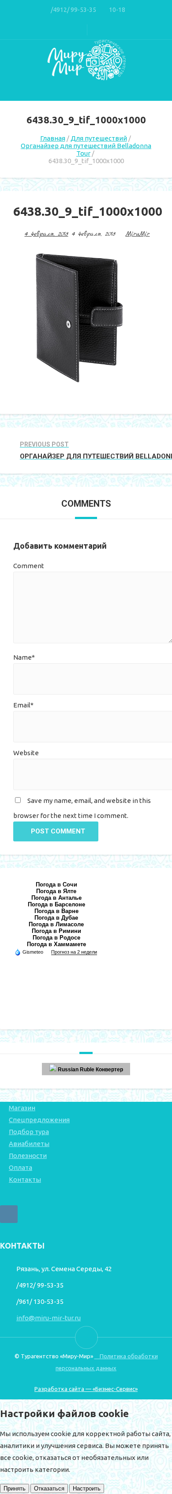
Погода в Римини (56, 931)
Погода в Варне (56, 911)
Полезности (28, 1155)
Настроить (87, 1488)
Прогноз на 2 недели (74, 952)
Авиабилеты (29, 1143)
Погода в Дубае (56, 917)
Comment (28, 565)
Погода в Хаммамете (56, 944)
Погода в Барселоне (56, 904)
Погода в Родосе (56, 937)
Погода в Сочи (56, 884)
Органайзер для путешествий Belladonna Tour (86, 149)
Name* (24, 657)
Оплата (20, 1167)
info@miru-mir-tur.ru (48, 1318)
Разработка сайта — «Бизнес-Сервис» (86, 1389)
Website (26, 753)
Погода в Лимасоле (56, 924)
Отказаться (49, 1488)
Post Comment (58, 831)
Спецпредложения (39, 1119)
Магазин (22, 1108)
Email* (23, 705)
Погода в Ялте (56, 891)
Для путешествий (99, 138)
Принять (15, 1488)
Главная (52, 138)
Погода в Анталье (56, 897)
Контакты (25, 1179)
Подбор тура (29, 1131)
